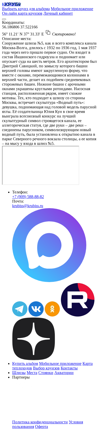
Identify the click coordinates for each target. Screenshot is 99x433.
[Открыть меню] (4, 19)
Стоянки (45, 372)
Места (32, 372)
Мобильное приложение (72, 9)
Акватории (64, 372)
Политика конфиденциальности (40, 422)
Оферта (41, 426)
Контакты (69, 368)
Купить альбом (25, 363)
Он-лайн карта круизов (22, 13)
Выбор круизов (46, 368)
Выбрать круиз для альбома (26, 9)
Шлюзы (19, 372)
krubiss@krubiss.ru (27, 206)
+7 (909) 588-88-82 (28, 196)
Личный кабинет (58, 13)
